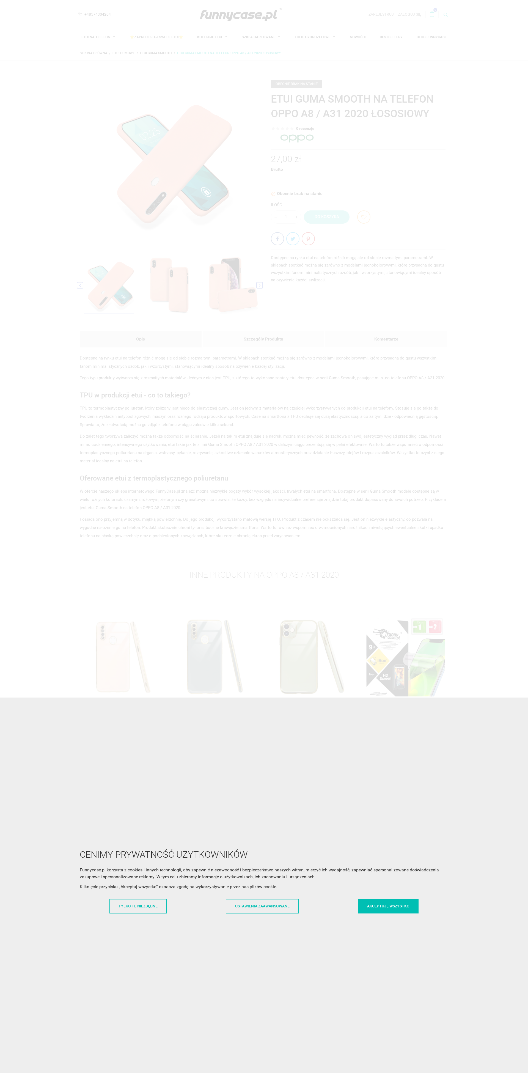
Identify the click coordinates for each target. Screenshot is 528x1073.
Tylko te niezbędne (138, 906)
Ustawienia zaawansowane (262, 906)
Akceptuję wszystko (388, 906)
